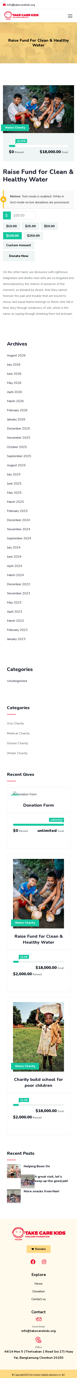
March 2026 (15, 401)
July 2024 (14, 547)
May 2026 (14, 383)
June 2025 (14, 483)
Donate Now (18, 256)
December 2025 (18, 428)
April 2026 (14, 392)
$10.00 (11, 226)
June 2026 (14, 374)
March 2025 (15, 502)
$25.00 (30, 226)
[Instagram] (44, 1262)
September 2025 (19, 456)
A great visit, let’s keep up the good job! (51, 1178)
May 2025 (14, 493)
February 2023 (17, 630)
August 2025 (16, 465)
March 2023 (15, 621)
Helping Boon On (37, 1166)
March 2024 (15, 575)
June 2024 (14, 556)
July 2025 (14, 474)
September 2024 (19, 538)
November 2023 (18, 593)
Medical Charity (18, 733)
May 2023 (14, 602)
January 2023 (16, 639)
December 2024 (18, 520)
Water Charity (15, 127)
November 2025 (18, 438)
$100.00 (12, 236)
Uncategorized (17, 681)
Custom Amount (18, 245)
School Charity (17, 743)
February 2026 (17, 410)
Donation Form (38, 805)
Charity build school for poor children (38, 1082)
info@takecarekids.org (21, 5)
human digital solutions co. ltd (49, 1374)
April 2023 (14, 611)
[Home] (38, 1233)
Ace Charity (15, 723)
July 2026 (14, 364)
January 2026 (16, 419)
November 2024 (18, 529)
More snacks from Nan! (41, 1191)
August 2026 (16, 355)
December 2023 (18, 584)
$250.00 (33, 236)
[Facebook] (33, 1262)
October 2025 (17, 447)
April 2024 (14, 566)
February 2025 (17, 511)
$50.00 (49, 226)
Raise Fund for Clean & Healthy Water (38, 939)
